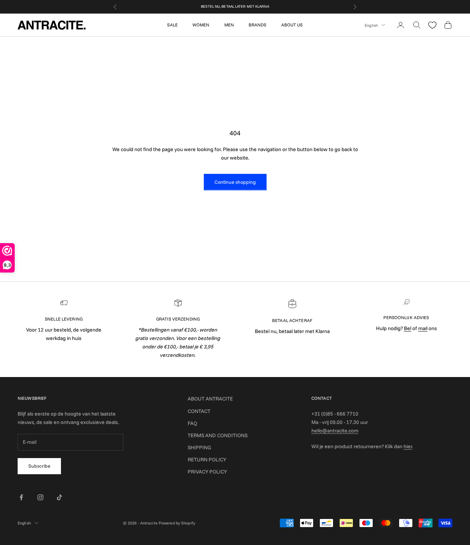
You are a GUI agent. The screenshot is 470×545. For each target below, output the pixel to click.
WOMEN (201, 25)
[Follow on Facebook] (21, 497)
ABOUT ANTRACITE (210, 398)
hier (408, 446)
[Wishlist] (432, 25)
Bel (407, 328)
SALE (172, 25)
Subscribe (39, 466)
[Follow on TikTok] (59, 497)
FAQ (192, 423)
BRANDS (258, 25)
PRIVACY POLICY (207, 471)
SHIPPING (199, 447)
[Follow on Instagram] (40, 497)
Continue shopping (235, 182)
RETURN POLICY (207, 459)
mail (422, 328)
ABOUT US (292, 25)
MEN (229, 25)
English (371, 25)
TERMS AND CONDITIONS (217, 435)
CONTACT (199, 411)
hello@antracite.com (334, 430)
